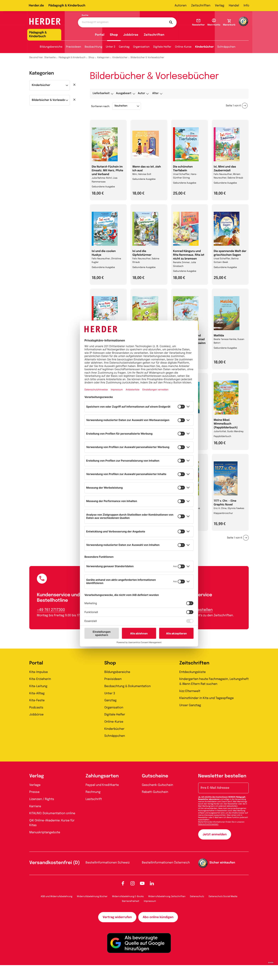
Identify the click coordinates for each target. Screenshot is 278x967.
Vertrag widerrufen (117, 917)
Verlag (219, 5)
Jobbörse (130, 34)
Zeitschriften (200, 5)
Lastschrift (94, 799)
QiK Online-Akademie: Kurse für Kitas (52, 823)
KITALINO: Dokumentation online (52, 813)
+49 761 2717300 (51, 610)
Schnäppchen (226, 47)
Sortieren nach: (100, 106)
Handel (234, 5)
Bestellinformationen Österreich (166, 862)
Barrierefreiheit (130, 901)
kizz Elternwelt (189, 691)
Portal (99, 34)
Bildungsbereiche (51, 47)
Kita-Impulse (38, 672)
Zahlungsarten (102, 776)
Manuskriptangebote (44, 832)
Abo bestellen (200, 610)
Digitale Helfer (162, 47)
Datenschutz (197, 896)
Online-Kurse (183, 47)
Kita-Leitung (38, 686)
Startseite (50, 57)
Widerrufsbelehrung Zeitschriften (166, 896)
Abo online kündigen (158, 917)
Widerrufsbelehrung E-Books (128, 896)
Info (246, 5)
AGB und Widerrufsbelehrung (56, 896)
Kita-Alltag (37, 693)
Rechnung (93, 792)
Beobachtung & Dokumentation (127, 686)
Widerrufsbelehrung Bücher (92, 896)
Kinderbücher (204, 47)
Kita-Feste (37, 700)
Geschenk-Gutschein (157, 785)
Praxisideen (73, 47)
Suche (85, 15)
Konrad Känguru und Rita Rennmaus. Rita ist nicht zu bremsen (188, 255)
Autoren (180, 5)
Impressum (150, 901)
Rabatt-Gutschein (155, 792)
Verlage (34, 785)
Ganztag (124, 47)
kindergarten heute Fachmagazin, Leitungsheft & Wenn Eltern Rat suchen (213, 681)
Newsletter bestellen (222, 776)
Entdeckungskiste (192, 672)
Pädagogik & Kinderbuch (66, 5)
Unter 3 (110, 47)
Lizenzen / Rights (41, 799)
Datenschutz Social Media (223, 896)
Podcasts (36, 707)
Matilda (219, 335)
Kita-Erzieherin (40, 679)
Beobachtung (93, 47)
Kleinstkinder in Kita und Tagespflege (206, 698)
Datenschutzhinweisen (208, 824)
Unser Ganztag (190, 705)
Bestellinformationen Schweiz (108, 862)
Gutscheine (155, 776)
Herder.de (36, 5)
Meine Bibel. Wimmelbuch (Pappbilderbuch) (226, 424)
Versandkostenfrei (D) (54, 862)
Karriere (35, 806)
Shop (114, 34)
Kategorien (103, 57)
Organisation (141, 47)
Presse (34, 792)
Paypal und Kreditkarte (102, 785)
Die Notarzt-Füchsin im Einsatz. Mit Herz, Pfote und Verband (107, 171)
